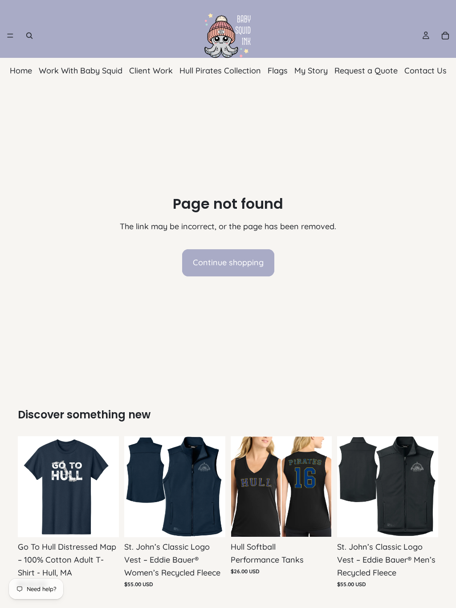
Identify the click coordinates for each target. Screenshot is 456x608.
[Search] (29, 35)
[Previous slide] (134, 487)
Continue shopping (228, 262)
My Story (311, 70)
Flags (278, 70)
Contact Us (425, 70)
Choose (112, 523)
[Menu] (10, 35)
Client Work (151, 70)
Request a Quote (366, 70)
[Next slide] (215, 487)
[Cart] (445, 35)
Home (21, 70)
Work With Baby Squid (80, 70)
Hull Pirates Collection (220, 70)
